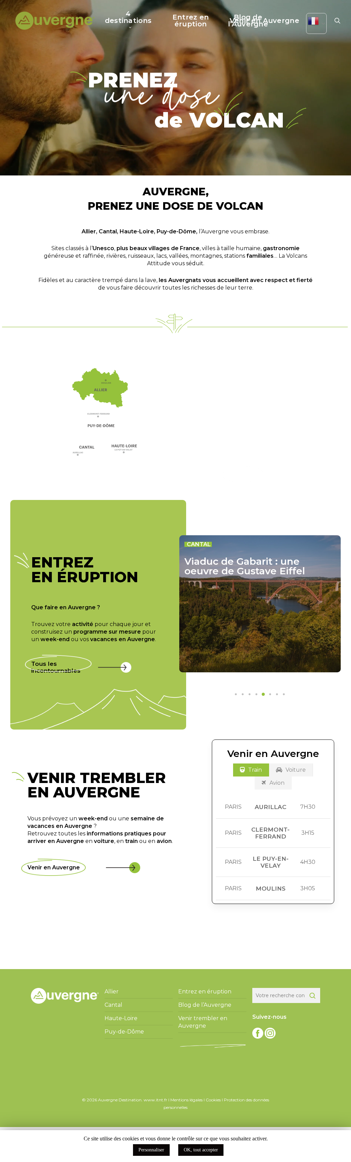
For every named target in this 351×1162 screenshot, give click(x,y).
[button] (102, 416)
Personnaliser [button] (151, 1149)
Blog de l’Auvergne (204, 1005)
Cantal (108, 231)
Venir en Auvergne (53, 867)
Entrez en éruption (204, 991)
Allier (89, 231)
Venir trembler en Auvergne (202, 1022)
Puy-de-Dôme (176, 231)
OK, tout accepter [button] (201, 1149)
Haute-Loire (137, 231)
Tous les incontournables (56, 667)
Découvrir (243, 474)
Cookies (213, 1099)
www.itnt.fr (155, 1099)
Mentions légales (186, 1099)
